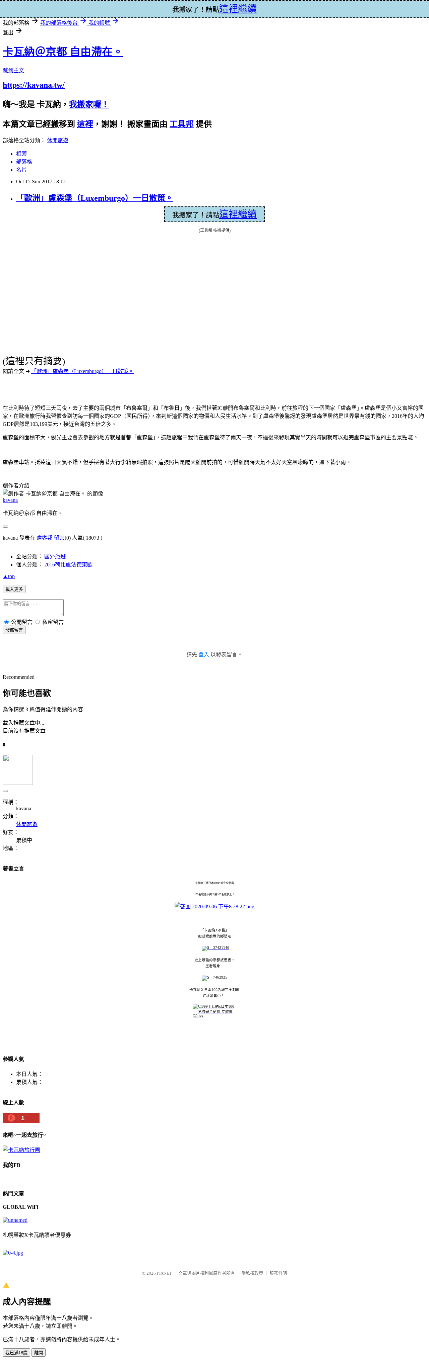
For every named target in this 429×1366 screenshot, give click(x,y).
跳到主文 (13, 70)
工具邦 (182, 124)
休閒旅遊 (57, 140)
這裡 (85, 124)
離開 (38, 1352)
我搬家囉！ (89, 104)
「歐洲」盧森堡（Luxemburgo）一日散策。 (94, 198)
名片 (21, 170)
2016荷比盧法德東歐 (68, 564)
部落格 (24, 162)
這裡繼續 (238, 214)
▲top (9, 576)
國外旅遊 (55, 556)
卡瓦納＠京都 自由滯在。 (63, 52)
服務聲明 (278, 1273)
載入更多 (14, 589)
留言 (59, 538)
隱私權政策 (252, 1273)
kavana (10, 500)
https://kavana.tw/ (34, 85)
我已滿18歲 (16, 1352)
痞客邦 (45, 538)
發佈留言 (14, 630)
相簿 (21, 154)
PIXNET (164, 1273)
